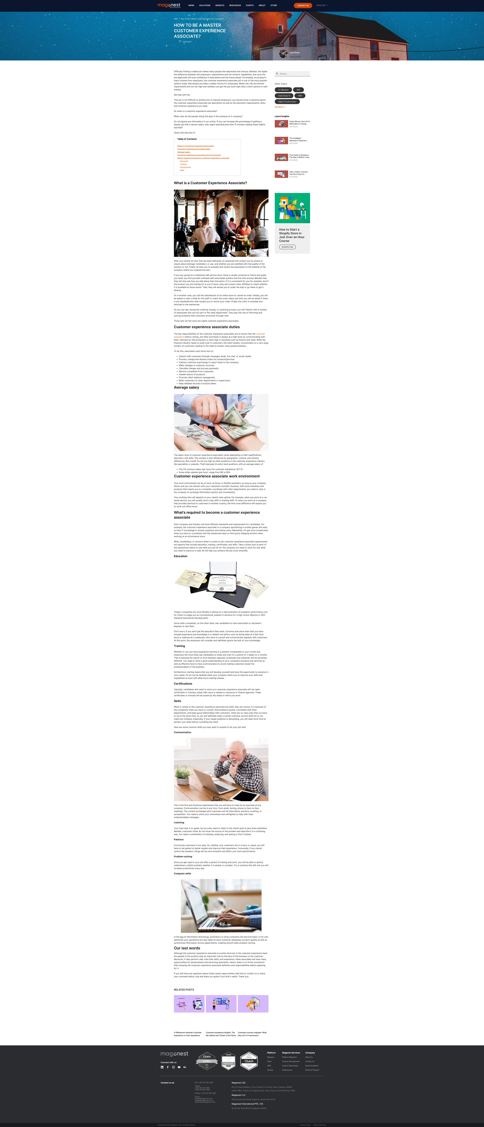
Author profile (295, 56)
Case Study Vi (284, 96)
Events (250, 5)
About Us (309, 1057)
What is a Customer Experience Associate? (195, 146)
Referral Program (312, 1070)
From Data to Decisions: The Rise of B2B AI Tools (299, 156)
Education (184, 161)
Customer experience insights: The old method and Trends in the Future (221, 1033)
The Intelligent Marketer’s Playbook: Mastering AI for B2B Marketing (298, 139)
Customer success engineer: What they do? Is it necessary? (252, 1033)
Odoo (269, 1061)
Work (191, 5)
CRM (176, 19)
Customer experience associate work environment (199, 155)
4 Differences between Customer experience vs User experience (188, 1033)
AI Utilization (283, 90)
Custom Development (290, 1061)
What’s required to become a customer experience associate (203, 158)
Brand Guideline (311, 1066)
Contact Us (309, 1061)
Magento (270, 1057)
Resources (235, 5)
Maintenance (287, 1070)
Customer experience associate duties (193, 149)
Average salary (183, 152)
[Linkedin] (162, 1067)
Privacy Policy (305, 1125)
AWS (298, 90)
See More (279, 107)
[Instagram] (173, 1067)
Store (273, 5)
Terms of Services (319, 1125)
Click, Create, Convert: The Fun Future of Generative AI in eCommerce (298, 173)
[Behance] (184, 1067)
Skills (182, 170)
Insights (219, 5)
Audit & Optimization (290, 1066)
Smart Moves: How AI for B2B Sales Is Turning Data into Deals (299, 122)
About (262, 5)
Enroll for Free (287, 247)
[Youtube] (179, 1067)
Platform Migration (289, 1057)
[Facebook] (167, 1067)
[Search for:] (292, 73)
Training (183, 164)
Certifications (185, 167)
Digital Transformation (287, 102)
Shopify (270, 1070)
